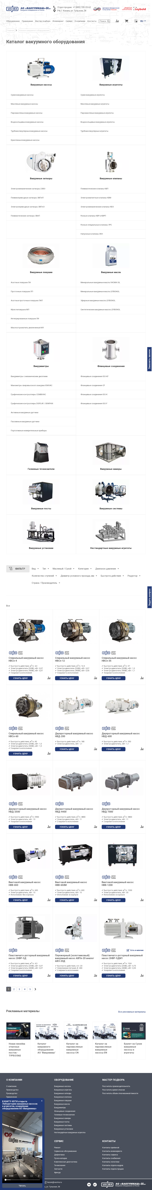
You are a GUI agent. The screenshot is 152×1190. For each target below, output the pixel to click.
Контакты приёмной (110, 1148)
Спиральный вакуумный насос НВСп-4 (26, 659)
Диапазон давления (105, 568)
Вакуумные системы (63, 1125)
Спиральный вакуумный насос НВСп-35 (119, 659)
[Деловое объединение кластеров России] (106, 9)
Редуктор (132, 575)
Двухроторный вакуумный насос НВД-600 (121, 735)
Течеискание (59, 1165)
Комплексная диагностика (65, 1162)
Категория (83, 568)
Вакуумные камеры (62, 1118)
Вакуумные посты (61, 1122)
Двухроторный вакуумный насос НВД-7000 (121, 810)
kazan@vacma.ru (54, 1182)
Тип (44, 568)
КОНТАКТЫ (108, 1141)
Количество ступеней (43, 575)
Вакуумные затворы (62, 1093)
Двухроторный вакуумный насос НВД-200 (74, 735)
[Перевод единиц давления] (135, 21)
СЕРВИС (59, 1141)
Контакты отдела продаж (113, 1169)
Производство (12, 1090)
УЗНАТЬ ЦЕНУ (20, 678)
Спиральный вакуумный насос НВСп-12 (72, 659)
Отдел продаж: (64, 7)
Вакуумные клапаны (63, 1097)
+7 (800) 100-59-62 (82, 7)
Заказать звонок (149, 359)
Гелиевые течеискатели (64, 1115)
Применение (11, 1097)
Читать (22, 1185)
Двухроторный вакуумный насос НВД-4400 (74, 810)
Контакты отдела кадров (112, 1165)
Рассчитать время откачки (113, 1090)
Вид (34, 568)
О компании (11, 1086)
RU (141, 21)
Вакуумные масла (62, 1104)
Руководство (11, 1093)
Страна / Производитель (44, 583)
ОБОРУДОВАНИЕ (64, 1079)
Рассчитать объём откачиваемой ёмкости (120, 1093)
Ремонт (57, 1148)
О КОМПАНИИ (14, 1079)
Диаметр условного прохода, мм (77, 575)
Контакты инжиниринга (112, 1151)
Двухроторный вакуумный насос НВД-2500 (28, 810)
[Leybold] (134, 9)
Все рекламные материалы (132, 1011)
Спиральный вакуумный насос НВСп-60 (26, 735)
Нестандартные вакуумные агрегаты (70, 1132)
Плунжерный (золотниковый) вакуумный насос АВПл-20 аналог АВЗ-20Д (74, 958)
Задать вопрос (149, 597)
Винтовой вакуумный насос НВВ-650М (71, 883)
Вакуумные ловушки (63, 1100)
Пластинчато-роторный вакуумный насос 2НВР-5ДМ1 (122, 957)
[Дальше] (35, 989)
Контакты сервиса (110, 1155)
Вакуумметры (60, 1108)
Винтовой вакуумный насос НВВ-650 (25, 883)
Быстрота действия (111, 575)
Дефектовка (59, 1155)
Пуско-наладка (60, 1158)
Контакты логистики (110, 1162)
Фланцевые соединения (64, 1111)
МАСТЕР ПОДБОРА (113, 1079)
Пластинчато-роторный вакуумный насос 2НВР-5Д (29, 957)
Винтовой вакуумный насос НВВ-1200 (118, 883)
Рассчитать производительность (116, 1086)
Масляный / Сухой (62, 568)
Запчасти (58, 1169)
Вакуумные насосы (62, 1086)
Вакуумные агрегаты (63, 1090)
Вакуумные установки (63, 1129)
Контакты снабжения (111, 1158)
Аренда (57, 1172)
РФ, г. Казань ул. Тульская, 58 (71, 10)
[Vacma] (28, 9)
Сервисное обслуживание (65, 1151)
